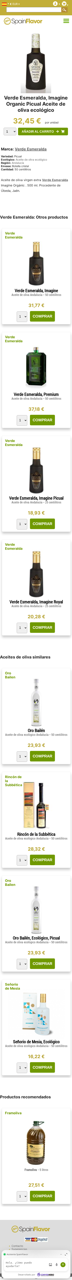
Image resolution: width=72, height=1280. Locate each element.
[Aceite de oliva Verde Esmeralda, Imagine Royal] (36, 598)
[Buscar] (64, 9)
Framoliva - (36, 1170)
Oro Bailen (10, 675)
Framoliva (13, 1113)
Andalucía (18, 162)
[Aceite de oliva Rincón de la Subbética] (36, 830)
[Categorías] (66, 21)
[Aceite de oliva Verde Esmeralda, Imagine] (36, 286)
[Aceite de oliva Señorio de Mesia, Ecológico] (36, 1037)
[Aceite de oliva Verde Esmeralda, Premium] (36, 390)
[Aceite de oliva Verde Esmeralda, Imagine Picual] (36, 494)
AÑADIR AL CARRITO (39, 131)
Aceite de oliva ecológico (31, 159)
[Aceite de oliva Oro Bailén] (36, 726)
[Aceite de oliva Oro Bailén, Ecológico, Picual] (36, 934)
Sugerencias (19, 1249)
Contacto (17, 1245)
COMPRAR (42, 316)
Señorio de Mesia (12, 986)
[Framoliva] (36, 1166)
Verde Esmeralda (31, 149)
